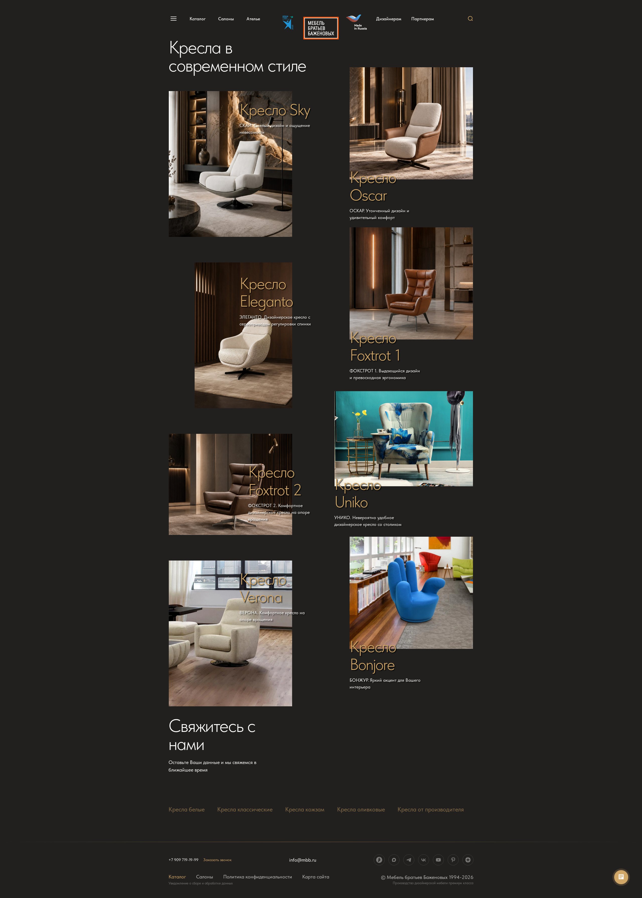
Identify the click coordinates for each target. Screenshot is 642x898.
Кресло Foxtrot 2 (275, 481)
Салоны (226, 18)
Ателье (253, 18)
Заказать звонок (217, 859)
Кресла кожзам (305, 809)
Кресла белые (187, 809)
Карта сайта (315, 877)
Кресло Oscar (373, 186)
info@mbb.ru (302, 859)
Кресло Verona (262, 588)
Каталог (198, 18)
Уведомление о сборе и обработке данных (201, 883)
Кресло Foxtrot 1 (375, 346)
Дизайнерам (388, 19)
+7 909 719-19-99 (183, 860)
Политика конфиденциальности (257, 877)
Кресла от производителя (430, 809)
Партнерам (422, 19)
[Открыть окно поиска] (470, 19)
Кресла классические (245, 809)
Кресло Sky (274, 109)
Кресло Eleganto (266, 292)
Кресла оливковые (361, 809)
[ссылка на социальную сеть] (379, 860)
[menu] (173, 19)
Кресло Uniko (357, 493)
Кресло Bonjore (373, 655)
